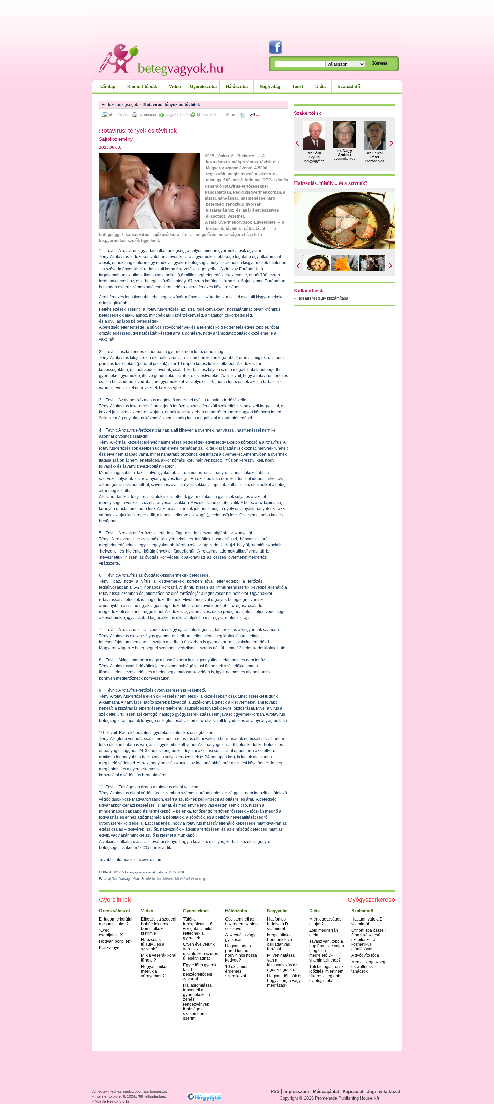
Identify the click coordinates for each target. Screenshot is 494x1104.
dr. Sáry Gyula (314, 155)
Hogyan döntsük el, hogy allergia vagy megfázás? (284, 981)
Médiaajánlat (326, 1091)
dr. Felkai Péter (375, 155)
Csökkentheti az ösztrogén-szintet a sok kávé (242, 924)
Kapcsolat (353, 1091)
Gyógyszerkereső (371, 899)
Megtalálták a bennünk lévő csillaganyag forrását (279, 942)
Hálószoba (237, 86)
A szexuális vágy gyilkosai (240, 937)
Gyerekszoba (203, 86)
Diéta (320, 86)
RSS (275, 1091)
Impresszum (296, 1091)
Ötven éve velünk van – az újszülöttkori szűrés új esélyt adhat (200, 951)
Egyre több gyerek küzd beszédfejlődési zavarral (199, 972)
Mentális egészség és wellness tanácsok (368, 966)
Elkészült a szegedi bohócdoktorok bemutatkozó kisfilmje (158, 926)
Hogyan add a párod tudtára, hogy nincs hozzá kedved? (241, 953)
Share (231, 114)
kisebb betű (206, 115)
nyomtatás (147, 115)
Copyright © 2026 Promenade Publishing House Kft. (330, 1098)
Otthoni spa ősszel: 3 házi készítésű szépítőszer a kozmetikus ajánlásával (368, 939)
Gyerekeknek (196, 910)
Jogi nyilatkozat (383, 1091)
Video (175, 86)
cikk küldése (119, 115)
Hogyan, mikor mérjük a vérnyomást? (154, 971)
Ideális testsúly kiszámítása (323, 298)
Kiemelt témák (142, 86)
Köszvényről (110, 947)
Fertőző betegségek (120, 104)
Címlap (107, 86)
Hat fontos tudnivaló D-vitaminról (278, 924)
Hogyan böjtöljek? (115, 941)
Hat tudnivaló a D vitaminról (367, 921)
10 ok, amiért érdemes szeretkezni (237, 971)
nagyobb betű (176, 115)
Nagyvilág (270, 86)
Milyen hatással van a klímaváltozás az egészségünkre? (282, 962)
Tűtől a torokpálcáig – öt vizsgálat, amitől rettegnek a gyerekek (198, 928)
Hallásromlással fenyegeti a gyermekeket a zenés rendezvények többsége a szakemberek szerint (198, 1002)
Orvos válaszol (114, 910)
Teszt (297, 86)
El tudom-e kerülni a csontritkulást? (115, 921)
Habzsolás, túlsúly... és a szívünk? (331, 183)
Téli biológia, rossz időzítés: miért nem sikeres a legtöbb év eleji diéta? (326, 973)
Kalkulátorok (309, 290)
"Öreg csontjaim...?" (111, 932)
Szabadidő (349, 86)
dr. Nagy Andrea (344, 153)
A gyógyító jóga (365, 955)
